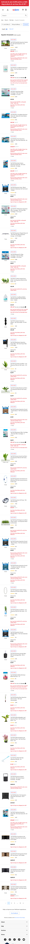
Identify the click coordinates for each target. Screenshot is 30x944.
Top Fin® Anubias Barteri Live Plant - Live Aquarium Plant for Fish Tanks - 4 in (19, 389)
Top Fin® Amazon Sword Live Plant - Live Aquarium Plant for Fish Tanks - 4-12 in (18, 458)
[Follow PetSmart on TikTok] (19, 939)
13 (20, 903)
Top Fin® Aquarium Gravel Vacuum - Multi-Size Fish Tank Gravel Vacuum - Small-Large (19, 480)
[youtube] (24, 939)
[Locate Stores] (23, 10)
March (6, 20)
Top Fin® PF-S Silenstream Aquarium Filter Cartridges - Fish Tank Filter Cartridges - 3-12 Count (18, 210)
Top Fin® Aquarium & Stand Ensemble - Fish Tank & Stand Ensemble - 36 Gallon (17, 778)
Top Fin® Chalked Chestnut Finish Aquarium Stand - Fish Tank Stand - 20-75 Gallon (18, 888)
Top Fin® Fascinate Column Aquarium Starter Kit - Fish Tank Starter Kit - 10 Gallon (17, 164)
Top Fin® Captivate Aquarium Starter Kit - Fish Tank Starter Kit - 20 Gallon (18, 814)
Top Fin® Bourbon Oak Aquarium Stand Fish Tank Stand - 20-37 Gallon (18, 796)
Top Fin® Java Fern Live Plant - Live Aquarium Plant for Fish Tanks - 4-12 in (18, 365)
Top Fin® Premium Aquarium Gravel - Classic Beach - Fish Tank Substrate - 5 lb (19, 411)
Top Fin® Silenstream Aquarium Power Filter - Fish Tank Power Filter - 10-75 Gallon (18, 344)
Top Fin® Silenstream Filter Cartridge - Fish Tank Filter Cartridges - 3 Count (19, 434)
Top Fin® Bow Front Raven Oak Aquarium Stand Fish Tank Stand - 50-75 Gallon (18, 838)
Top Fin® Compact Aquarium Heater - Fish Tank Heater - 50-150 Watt (18, 322)
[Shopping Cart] (26, 10)
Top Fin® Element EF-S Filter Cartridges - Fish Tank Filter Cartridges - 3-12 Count (16, 256)
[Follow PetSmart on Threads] (14, 939)
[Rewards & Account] (8, 10)
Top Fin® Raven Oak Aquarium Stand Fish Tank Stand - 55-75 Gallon (17, 871)
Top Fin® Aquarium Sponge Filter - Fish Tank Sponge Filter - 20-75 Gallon (18, 655)
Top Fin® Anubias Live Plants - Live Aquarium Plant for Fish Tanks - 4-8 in (18, 611)
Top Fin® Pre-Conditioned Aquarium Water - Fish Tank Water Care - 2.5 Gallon (18, 69)
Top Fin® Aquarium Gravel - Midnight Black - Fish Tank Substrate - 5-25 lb (18, 634)
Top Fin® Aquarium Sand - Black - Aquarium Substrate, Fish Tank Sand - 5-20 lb (18, 189)
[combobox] (14, 15)
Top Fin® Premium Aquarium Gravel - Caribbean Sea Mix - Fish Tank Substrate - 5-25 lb (18, 567)
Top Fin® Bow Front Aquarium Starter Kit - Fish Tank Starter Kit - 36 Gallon (18, 140)
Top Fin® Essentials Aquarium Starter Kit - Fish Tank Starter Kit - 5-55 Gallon (19, 44)
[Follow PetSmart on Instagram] (10, 939)
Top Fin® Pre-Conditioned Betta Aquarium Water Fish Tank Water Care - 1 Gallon (18, 298)
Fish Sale (11, 20)
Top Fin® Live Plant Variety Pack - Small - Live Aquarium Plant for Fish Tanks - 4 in (18, 280)
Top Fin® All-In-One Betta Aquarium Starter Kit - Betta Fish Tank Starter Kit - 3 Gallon (18, 116)
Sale (2, 20)
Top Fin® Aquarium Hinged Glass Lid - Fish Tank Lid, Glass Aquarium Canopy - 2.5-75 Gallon (19, 234)
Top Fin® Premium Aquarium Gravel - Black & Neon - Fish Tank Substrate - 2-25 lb (18, 543)
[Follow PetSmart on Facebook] (5, 939)
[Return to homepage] (16, 10)
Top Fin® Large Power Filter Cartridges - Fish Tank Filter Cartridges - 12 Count (16, 93)
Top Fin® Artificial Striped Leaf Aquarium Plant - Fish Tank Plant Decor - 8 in (17, 739)
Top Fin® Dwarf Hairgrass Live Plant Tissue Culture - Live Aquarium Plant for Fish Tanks (18, 521)
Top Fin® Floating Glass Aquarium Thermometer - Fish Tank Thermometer (18, 699)
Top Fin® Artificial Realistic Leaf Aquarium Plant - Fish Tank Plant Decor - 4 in (17, 719)
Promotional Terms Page (20, 917)
